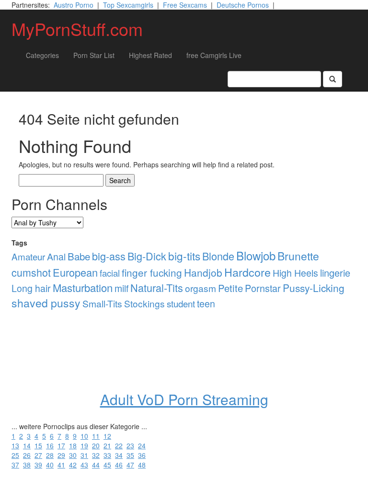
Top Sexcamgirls (128, 5)
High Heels (295, 273)
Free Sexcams (185, 5)
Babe (79, 256)
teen (206, 303)
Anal (56, 256)
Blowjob (256, 255)
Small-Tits (102, 303)
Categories (42, 55)
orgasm (200, 287)
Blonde (218, 255)
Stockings (144, 303)
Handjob (203, 272)
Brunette (298, 256)
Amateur (28, 256)
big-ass (109, 255)
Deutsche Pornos (243, 5)
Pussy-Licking (314, 288)
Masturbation (83, 287)
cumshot (31, 272)
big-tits (184, 255)
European (75, 272)
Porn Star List (94, 55)
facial (110, 273)
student (181, 303)
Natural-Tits (156, 287)
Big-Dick (146, 255)
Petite (230, 288)
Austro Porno (73, 5)
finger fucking (152, 272)
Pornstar (263, 288)
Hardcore (247, 272)
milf (121, 288)
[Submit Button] (332, 79)
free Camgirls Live (214, 55)
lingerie (335, 273)
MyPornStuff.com (77, 28)
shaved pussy (46, 303)
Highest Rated (150, 55)
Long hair (31, 288)
